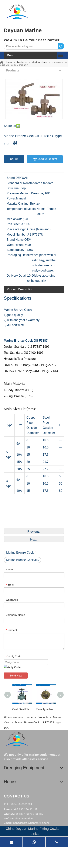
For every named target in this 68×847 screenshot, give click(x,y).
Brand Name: (15, 239)
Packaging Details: (19, 255)
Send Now (16, 675)
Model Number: (17, 234)
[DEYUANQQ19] (17, 11)
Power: (11, 198)
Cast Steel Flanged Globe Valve (22, 709)
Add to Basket (47, 159)
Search (61, 46)
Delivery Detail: (17, 275)
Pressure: (13, 193)
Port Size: (13, 224)
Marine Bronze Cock (20, 552)
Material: (12, 203)
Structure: (13, 188)
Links (35, 834)
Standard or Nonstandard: (24, 183)
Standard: (13, 249)
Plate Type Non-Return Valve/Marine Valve (46, 709)
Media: (11, 219)
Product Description (20, 289)
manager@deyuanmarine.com (30, 822)
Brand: (11, 177)
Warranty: (13, 244)
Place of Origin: (17, 229)
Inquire (14, 159)
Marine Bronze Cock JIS (22, 560)
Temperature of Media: (21, 208)
